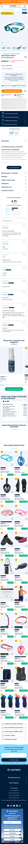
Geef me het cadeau (14, 759)
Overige (12, 839)
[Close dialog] (22, 810)
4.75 (14, 201)
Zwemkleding (12, 833)
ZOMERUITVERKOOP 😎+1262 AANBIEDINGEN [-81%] (7, 13)
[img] (5, 225)
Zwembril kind (17, 53)
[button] (1, 26)
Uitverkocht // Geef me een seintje (12, 91)
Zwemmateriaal (6, 53)
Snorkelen (12, 836)
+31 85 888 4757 (15, 790)
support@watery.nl (15, 792)
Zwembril (12, 53)
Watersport (12, 830)
